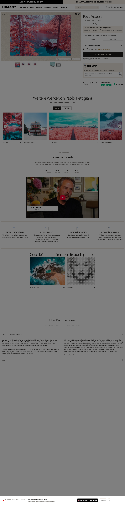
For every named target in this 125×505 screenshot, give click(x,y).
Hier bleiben (103, 500)
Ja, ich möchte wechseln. (88, 500)
